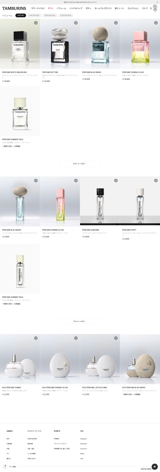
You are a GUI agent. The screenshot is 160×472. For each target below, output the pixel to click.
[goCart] (36, 23)
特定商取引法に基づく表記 (62, 449)
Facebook (83, 449)
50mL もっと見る (79, 164)
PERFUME (21, 15)
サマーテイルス (38, 8)
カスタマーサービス (34, 431)
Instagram (83, 439)
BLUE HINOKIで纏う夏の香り (155, 8)
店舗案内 (10, 431)
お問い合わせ (31, 458)
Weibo (82, 453)
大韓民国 (9, 444)
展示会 (9, 458)
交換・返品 (30, 449)
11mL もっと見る (78, 321)
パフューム (61, 8)
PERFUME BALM (50, 15)
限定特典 (30, 444)
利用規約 (56, 439)
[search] (151, 8)
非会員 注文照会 (32, 439)
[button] (155, 467)
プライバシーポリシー (60, 444)
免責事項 (57, 431)
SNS (81, 431)
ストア (145, 8)
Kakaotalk (83, 444)
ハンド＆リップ (75, 8)
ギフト (50, 8)
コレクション (133, 8)
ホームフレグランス (103, 8)
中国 (8, 449)
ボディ (88, 8)
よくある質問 (31, 453)
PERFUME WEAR (66, 15)
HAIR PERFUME (34, 15)
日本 (8, 439)
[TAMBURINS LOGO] (14, 8)
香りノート (119, 8)
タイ (8, 453)
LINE (81, 458)
